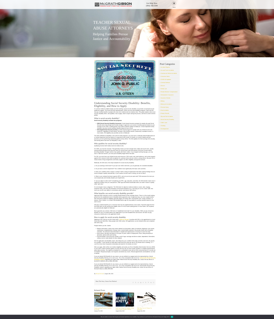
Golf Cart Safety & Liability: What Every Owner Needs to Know (125, 308)
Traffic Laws (164, 122)
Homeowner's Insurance (167, 95)
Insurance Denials (165, 98)
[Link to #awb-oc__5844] (174, 3)
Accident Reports (165, 67)
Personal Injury (165, 107)
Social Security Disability (167, 119)
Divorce (163, 85)
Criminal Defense (165, 82)
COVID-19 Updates (166, 79)
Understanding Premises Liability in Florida (103, 308)
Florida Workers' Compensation (169, 91)
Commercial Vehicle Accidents (169, 73)
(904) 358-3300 (152, 6)
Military (163, 101)
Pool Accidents (165, 110)
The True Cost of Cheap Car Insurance (144, 308)
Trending (163, 125)
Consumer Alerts (165, 76)
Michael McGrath (100, 273)
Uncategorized (164, 128)
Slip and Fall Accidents (167, 116)
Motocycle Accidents (166, 104)
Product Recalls (165, 113)
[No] (272, 317)
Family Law (164, 88)
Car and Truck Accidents (167, 70)
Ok (172, 316)
